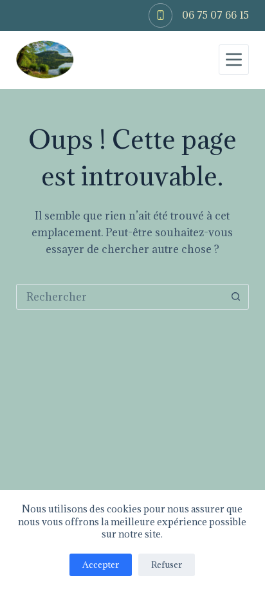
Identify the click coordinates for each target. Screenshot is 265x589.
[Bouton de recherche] (235, 297)
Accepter (100, 564)
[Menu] (234, 59)
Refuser (166, 564)
